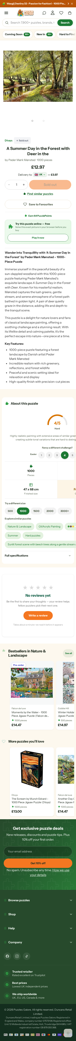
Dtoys (9, 140)
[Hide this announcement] (72, 4)
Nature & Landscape (19, 526)
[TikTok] (26, 956)
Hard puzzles (32, 535)
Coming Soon (17, 34)
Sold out (50, 185)
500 (10, 511)
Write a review (38, 615)
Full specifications (16, 555)
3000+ (65, 511)
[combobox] (33, 23)
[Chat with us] (44, 13)
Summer (13, 535)
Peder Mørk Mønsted (21, 160)
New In (44, 34)
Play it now (38, 237)
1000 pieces (44, 160)
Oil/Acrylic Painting (49, 526)
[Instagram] (17, 956)
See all (69, 654)
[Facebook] (7, 956)
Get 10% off (38, 863)
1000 (23, 511)
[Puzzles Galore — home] (25, 13)
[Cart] (70, 13)
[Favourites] (61, 13)
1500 (36, 511)
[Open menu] (6, 13)
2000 (49, 511)
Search (65, 22)
